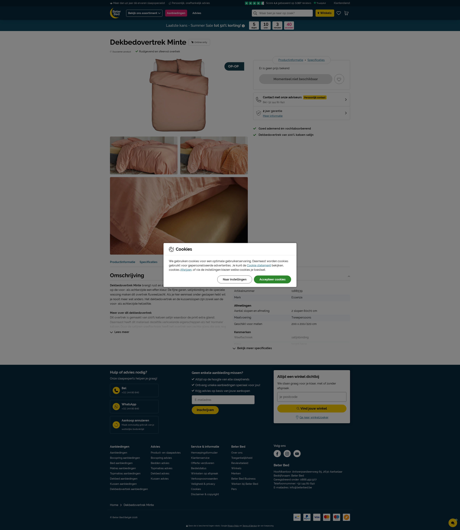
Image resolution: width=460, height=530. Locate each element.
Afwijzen (186, 269)
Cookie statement (259, 265)
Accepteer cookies (272, 279)
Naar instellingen (235, 279)
